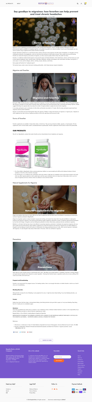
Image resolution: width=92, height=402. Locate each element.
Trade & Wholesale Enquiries (80, 370)
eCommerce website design (54, 399)
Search (79, 355)
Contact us (8, 389)
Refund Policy (80, 363)
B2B (7, 392)
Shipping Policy (81, 367)
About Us (80, 357)
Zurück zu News (47, 340)
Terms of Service (81, 365)
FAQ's (79, 374)
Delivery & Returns (34, 389)
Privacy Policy (80, 361)
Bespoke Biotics (33, 399)
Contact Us (80, 359)
